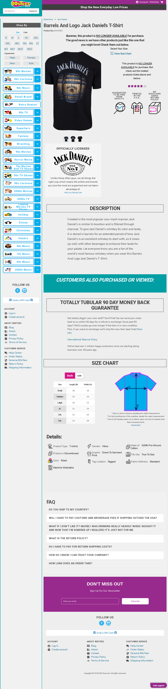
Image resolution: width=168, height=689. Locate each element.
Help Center (15, 352)
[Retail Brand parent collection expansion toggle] (37, 96)
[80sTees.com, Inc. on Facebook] (18, 291)
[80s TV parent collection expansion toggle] (37, 112)
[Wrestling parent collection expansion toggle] (37, 144)
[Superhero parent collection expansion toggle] (37, 128)
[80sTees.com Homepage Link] (21, 6)
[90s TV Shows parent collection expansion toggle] (37, 175)
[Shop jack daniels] (73, 175)
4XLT (29, 49)
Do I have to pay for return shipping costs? (80, 546)
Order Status (15, 356)
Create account (16, 317)
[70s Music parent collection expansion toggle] (37, 254)
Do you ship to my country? (69, 509)
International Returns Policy (82, 339)
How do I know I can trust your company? (79, 555)
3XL (8, 43)
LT (37, 43)
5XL (25, 43)
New (12, 63)
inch (70, 375)
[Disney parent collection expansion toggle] (37, 222)
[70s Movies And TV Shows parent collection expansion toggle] (37, 167)
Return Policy (16, 364)
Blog (11, 327)
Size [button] (17, 32)
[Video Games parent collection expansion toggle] (37, 120)
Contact (13, 335)
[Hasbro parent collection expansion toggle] (37, 238)
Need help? (135, 425)
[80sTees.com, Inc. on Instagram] (24, 291)
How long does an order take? (70, 563)
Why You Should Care (73, 192)
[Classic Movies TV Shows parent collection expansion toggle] (37, 206)
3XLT (20, 49)
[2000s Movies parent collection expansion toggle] (37, 191)
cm (79, 375)
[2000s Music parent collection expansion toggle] (37, 269)
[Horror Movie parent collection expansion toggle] (37, 159)
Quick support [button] (158, 685)
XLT (6, 49)
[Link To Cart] (161, 2)
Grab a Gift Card (21, 300)
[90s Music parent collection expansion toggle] (37, 246)
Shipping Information (20, 367)
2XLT (12, 49)
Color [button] (25, 32)
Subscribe (135, 601)
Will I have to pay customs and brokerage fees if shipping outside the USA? (103, 517)
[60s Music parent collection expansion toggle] (37, 261)
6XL (31, 43)
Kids (31, 63)
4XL (17, 43)
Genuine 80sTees (18, 360)
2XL (36, 37)
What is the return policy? (68, 538)
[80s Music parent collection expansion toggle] (37, 87)
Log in (12, 313)
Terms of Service (18, 342)
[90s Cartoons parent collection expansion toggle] (37, 183)
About (12, 331)
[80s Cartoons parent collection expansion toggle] (37, 79)
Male (12, 57)
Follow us (21, 285)
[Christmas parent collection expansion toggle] (37, 230)
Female (31, 57)
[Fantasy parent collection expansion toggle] (37, 136)
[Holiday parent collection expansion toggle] (37, 214)
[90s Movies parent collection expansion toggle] (37, 151)
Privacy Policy (16, 338)
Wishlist (154, 2)
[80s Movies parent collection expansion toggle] (37, 71)
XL (26, 37)
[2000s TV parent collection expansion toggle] (37, 199)
